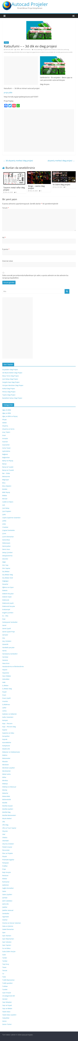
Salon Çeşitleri (7, 894)
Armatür (5, 438)
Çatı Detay (5, 508)
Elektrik (4, 590)
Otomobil (5, 841)
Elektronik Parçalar (8, 606)
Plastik (4, 856)
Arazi (4, 435)
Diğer (4, 562)
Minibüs (5, 780)
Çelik (4, 514)
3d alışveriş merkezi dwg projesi (18, 160)
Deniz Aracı (6, 549)
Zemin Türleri (7, 1024)
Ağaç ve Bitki (6, 413)
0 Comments (26, 49)
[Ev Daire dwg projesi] (64, 172)
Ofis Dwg (5, 825)
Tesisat (4, 970)
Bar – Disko (6, 473)
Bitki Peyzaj (6, 492)
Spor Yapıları (6, 945)
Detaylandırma (7, 556)
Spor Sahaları (6, 942)
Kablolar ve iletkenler (9, 714)
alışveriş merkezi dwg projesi (61, 160)
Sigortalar (5, 917)
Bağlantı (5, 454)
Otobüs (4, 837)
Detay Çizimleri (7, 552)
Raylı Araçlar (6, 872)
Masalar (5, 761)
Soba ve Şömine (7, 926)
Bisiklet (4, 489)
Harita (4, 651)
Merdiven (5, 765)
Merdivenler (6, 771)
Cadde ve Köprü (7, 502)
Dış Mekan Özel (7, 578)
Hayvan (4, 670)
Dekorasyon (6, 543)
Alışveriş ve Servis (8, 429)
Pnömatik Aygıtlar (8, 860)
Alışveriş (5, 426)
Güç (3, 638)
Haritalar (5, 657)
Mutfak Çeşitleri (7, 809)
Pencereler (6, 850)
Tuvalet (4, 989)
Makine (4, 755)
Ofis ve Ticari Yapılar (9, 828)
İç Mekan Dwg (7, 689)
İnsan (4, 695)
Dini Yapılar (6, 568)
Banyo (4, 464)
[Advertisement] (21, 70)
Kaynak (4, 739)
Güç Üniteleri (6, 641)
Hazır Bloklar (6, 676)
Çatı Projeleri (6, 511)
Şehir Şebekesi (7, 901)
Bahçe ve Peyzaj (7, 461)
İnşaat (4, 692)
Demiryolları (6, 546)
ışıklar (4, 708)
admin (18, 49)
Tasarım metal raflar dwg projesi (14, 188)
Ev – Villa (5, 616)
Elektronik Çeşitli (8, 603)
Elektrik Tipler (7, 597)
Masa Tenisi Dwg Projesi (10, 376)
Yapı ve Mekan (7, 1008)
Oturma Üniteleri (8, 844)
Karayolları (6, 736)
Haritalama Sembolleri (10, 654)
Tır (3, 974)
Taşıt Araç (5, 964)
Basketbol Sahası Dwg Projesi (12, 398)
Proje (6, 42)
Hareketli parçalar (8, 647)
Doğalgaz (5, 581)
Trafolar (5, 986)
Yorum (5, 208)
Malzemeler (6, 758)
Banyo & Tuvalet (7, 467)
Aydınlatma (6, 451)
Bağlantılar (6, 457)
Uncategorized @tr (8, 996)
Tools (4, 977)
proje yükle (8, 92)
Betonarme (6, 476)
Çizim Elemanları (8, 537)
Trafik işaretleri (7, 983)
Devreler (5, 559)
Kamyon (5, 720)
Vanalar (5, 999)
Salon (4, 891)
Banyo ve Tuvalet (8, 470)
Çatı (3, 505)
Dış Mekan (5, 571)
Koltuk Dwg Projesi (8, 388)
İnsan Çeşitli (6, 698)
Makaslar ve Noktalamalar (11, 752)
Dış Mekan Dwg (7, 575)
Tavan (4, 967)
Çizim (4, 533)
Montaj (4, 790)
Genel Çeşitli (6, 628)
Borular (4, 499)
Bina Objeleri (6, 486)
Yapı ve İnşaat (7, 1005)
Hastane (5, 660)
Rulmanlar (5, 882)
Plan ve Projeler (7, 853)
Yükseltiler (5, 1018)
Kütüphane (6, 746)
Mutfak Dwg (6, 812)
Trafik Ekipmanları (8, 980)
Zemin (4, 1021)
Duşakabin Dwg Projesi (10, 369)
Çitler (4, 524)
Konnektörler (6, 742)
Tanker (4, 958)
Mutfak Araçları (7, 806)
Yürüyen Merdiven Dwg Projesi (12, 385)
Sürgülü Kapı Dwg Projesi (11, 382)
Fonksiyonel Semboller (10, 622)
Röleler (4, 879)
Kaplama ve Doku (8, 733)
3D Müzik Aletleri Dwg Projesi (12, 373)
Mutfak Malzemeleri (9, 815)
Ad (4, 237)
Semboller (5, 913)
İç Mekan (5, 685)
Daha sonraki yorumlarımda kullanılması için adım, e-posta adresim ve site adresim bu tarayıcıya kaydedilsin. (35, 276)
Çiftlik (4, 521)
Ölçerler (5, 831)
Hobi (3, 682)
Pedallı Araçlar (7, 847)
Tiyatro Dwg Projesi (8, 395)
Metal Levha (6, 774)
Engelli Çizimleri (7, 613)
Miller (4, 777)
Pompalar (5, 863)
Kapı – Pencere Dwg (9, 727)
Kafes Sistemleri (7, 717)
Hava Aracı (6, 663)
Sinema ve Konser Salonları (11, 923)
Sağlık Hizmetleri (8, 888)
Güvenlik (5, 644)
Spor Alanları (6, 936)
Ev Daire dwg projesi (61, 184)
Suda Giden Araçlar (9, 951)
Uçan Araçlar (6, 993)
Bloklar (4, 495)
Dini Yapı (5, 565)
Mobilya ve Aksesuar (9, 787)
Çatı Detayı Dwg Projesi (10, 379)
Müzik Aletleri (7, 818)
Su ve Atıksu (6, 948)
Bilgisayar (5, 480)
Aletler (4, 423)
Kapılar (4, 730)
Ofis (3, 822)
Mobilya (5, 784)
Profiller (5, 866)
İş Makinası (6, 704)
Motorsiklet (6, 796)
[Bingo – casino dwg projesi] (39, 172)
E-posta (5, 249)
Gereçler (5, 635)
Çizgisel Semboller (8, 530)
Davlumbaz (6, 540)
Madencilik (6, 749)
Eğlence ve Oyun (8, 587)
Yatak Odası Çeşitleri (9, 1015)
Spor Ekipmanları (8, 939)
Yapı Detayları (7, 1002)
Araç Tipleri (6, 432)
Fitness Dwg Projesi (8, 392)
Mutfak (4, 803)
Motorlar (5, 793)
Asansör (5, 442)
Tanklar (4, 961)
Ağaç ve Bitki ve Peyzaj (9, 416)
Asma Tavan (6, 448)
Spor (3, 932)
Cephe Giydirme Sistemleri (11, 518)
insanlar (5, 701)
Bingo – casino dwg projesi (36, 187)
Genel (4, 625)
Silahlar (5, 920)
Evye (3, 619)
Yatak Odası (6, 1012)
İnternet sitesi (7, 261)
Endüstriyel (6, 609)
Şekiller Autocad (7, 910)
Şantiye (4, 898)
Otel (3, 834)
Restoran (5, 875)
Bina (3, 483)
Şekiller (4, 907)
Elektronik (5, 600)
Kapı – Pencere (7, 723)
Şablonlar (5, 885)
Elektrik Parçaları (8, 594)
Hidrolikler (5, 679)
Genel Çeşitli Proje (8, 632)
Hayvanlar (5, 673)
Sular (4, 955)
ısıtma (4, 711)
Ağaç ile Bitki (6, 410)
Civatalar (5, 527)
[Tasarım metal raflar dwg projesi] (14, 172)
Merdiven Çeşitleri (8, 768)
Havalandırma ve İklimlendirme (13, 666)
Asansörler (6, 445)
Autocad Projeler (29, 4)
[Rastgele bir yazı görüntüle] (73, 16)
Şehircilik (5, 904)
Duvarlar (5, 584)
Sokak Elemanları (8, 929)
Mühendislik (6, 799)
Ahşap (4, 419)
